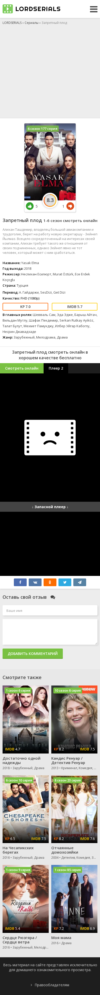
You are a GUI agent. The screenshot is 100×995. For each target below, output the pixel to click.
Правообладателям (52, 984)
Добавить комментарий (33, 653)
